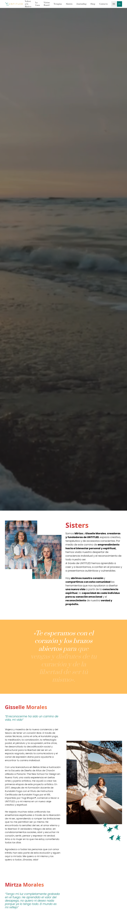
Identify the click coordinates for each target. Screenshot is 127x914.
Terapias (58, 4)
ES (119, 3)
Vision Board (47, 3)
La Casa (37, 3)
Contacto (103, 4)
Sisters (69, 4)
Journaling (81, 4)
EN (114, 3)
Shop (92, 4)
